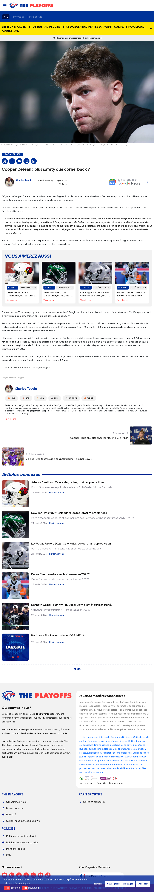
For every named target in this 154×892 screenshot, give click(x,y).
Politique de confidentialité (21, 836)
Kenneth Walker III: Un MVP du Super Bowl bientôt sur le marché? (71, 604)
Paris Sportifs (34, 16)
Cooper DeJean (9, 377)
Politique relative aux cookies (22, 842)
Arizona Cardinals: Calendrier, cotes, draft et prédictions (67, 482)
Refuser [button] (98, 884)
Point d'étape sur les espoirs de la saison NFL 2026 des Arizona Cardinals (71, 487)
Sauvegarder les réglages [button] (120, 884)
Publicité (11, 814)
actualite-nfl (12, 154)
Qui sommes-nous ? (17, 801)
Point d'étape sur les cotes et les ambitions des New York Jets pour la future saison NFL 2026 (82, 517)
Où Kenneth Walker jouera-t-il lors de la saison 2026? (60, 609)
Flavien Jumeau (56, 492)
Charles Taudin (24, 180)
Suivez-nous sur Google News (23, 820)
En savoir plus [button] (22, 883)
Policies (8, 828)
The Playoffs (13, 794)
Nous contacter (15, 808)
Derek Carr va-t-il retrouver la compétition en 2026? (60, 579)
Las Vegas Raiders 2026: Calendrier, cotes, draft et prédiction (71, 543)
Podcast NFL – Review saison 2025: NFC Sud (59, 635)
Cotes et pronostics (94, 801)
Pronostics (18, 16)
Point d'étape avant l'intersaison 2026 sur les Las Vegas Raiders (66, 548)
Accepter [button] (143, 884)
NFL (6, 16)
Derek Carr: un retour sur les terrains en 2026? (60, 574)
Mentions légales (15, 848)
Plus (77, 669)
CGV (8, 855)
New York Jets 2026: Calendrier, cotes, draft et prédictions (69, 512)
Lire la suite (10, 419)
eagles (21, 377)
